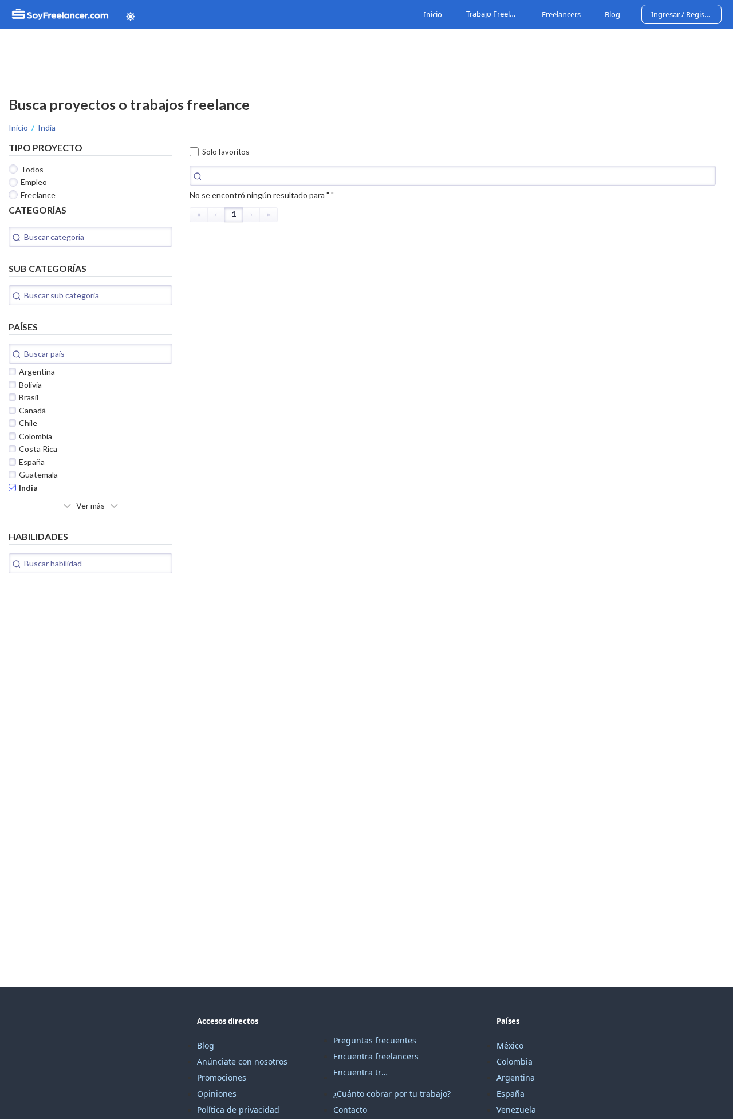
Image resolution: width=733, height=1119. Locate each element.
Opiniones (217, 1093)
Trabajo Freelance (493, 14)
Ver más (90, 505)
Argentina (515, 1077)
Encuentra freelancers (376, 1056)
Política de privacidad (238, 1109)
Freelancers (561, 14)
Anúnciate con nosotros (242, 1061)
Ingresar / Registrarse (686, 14)
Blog (612, 14)
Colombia (514, 1061)
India (47, 127)
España (510, 1093)
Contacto (350, 1109)
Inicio (433, 14)
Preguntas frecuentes (374, 1040)
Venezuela (516, 1109)
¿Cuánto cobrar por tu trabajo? (392, 1093)
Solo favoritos (225, 151)
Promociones (221, 1077)
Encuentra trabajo (362, 1072)
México (509, 1045)
